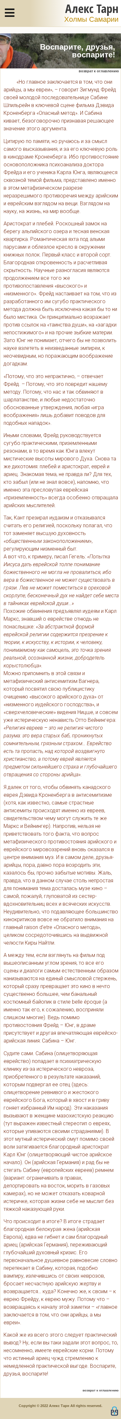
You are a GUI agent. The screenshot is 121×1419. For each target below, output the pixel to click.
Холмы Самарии (91, 19)
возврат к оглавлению (99, 71)
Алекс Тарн (91, 8)
